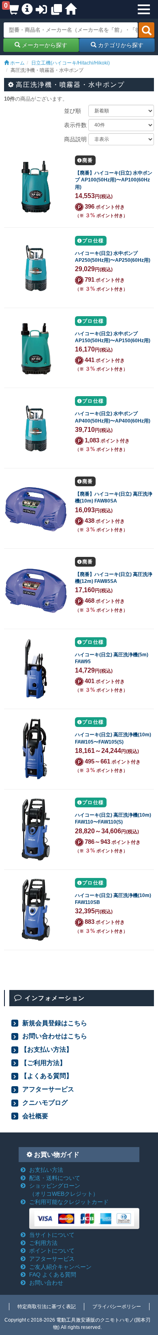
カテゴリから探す (119, 45)
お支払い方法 (46, 1170)
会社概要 (34, 1115)
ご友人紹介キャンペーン (60, 1267)
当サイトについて (52, 1234)
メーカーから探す (43, 45)
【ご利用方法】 (43, 1062)
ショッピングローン (63, 1189)
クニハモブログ (44, 1102)
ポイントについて (52, 1250)
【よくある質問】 (47, 1075)
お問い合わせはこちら (54, 1036)
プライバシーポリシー (116, 1306)
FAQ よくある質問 (52, 1274)
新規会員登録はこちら (54, 1023)
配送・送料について (54, 1178)
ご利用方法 (43, 1243)
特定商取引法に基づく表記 (46, 1306)
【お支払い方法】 (47, 1049)
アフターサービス (47, 1089)
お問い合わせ (46, 1282)
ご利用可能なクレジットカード (69, 1202)
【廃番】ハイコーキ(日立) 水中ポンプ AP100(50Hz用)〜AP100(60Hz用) (113, 180)
